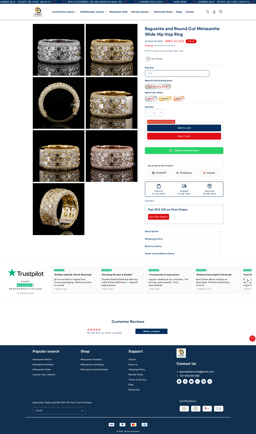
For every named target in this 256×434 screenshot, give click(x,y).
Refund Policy (136, 374)
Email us (133, 364)
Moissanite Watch (42, 359)
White (151, 98)
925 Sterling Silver (158, 86)
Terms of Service (138, 379)
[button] (64, 12)
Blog (131, 384)
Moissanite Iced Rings (92, 364)
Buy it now (184, 136)
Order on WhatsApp (186, 150)
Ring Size (149, 67)
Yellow (165, 98)
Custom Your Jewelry (44, 374)
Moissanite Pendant (43, 364)
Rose (179, 98)
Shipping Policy (137, 369)
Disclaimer (134, 389)
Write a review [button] (151, 331)
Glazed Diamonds (131, 431)
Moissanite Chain (42, 369)
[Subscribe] (82, 410)
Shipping (149, 45)
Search (132, 359)
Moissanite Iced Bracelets (94, 369)
